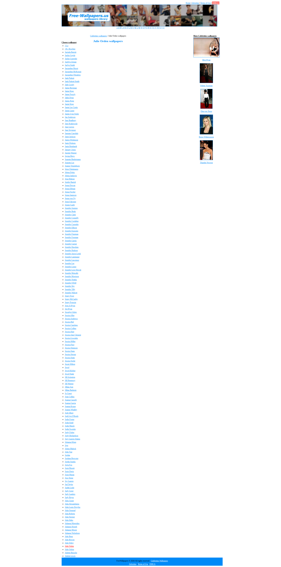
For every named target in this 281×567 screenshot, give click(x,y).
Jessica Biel (69, 322)
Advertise (195, 3)
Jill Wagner (69, 384)
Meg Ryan (206, 60)
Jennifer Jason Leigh (73, 254)
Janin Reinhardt (71, 146)
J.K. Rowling (70, 49)
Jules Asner (69, 501)
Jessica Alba (69, 315)
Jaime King (69, 91)
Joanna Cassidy (71, 400)
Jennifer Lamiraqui (72, 257)
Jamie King (69, 104)
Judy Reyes (69, 497)
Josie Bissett (69, 468)
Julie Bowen (69, 540)
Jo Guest (68, 393)
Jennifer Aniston (71, 208)
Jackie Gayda (70, 55)
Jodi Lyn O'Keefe (71, 416)
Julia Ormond (70, 510)
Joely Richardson (71, 436)
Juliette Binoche (71, 553)
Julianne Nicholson (72, 533)
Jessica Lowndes (71, 338)
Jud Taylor (69, 484)
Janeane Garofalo (71, 133)
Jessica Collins (70, 328)
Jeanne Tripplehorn (72, 166)
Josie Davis (69, 471)
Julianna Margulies (72, 523)
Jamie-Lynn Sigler (72, 114)
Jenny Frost (69, 296)
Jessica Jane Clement (73, 335)
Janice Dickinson (71, 140)
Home (188, 3)
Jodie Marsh (69, 426)
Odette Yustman (206, 86)
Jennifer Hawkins (72, 247)
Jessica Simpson (71, 348)
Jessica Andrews (71, 319)
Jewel (67, 367)
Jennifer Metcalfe (71, 273)
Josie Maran (69, 475)
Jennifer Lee (69, 263)
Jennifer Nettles (71, 280)
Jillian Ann (69, 387)
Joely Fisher (69, 432)
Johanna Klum (70, 442)
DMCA (216, 3)
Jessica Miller (70, 341)
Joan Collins (69, 397)
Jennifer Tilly (70, 289)
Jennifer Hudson (71, 250)
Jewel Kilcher (70, 371)
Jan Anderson (70, 117)
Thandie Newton (206, 163)
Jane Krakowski (71, 124)
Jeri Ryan (68, 309)
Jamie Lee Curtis (71, 107)
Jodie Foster (69, 419)
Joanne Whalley (71, 410)
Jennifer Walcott (71, 293)
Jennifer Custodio (72, 224)
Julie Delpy (69, 543)
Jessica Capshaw (71, 325)
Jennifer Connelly (72, 218)
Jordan (67, 455)
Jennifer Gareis (71, 241)
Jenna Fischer (70, 192)
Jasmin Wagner (71, 153)
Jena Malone (70, 179)
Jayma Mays (70, 156)
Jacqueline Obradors (73, 75)
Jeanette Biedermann (73, 159)
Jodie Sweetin (70, 429)
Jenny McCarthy (71, 299)
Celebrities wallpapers (98, 36)
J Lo (66, 46)
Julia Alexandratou (72, 504)
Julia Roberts (70, 514)
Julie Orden (69, 546)
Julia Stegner (70, 517)
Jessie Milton (70, 364)
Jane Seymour (70, 130)
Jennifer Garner (71, 244)
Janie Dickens (70, 143)
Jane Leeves (69, 127)
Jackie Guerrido (71, 59)
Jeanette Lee (69, 163)
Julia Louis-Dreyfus (72, 507)
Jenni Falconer (70, 202)
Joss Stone (69, 478)
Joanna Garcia (70, 403)
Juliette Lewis (70, 556)
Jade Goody (69, 85)
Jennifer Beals (70, 211)
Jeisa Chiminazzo (71, 169)
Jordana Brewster (71, 458)
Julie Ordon (69, 549)
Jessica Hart (69, 332)
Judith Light (69, 488)
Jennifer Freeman (71, 237)
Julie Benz (69, 536)
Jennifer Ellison (71, 228)
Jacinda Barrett (70, 52)
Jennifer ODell (70, 283)
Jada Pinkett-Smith (72, 81)
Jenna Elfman (70, 189)
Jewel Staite (69, 374)
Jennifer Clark (70, 215)
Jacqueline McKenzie (73, 72)
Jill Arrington (70, 377)
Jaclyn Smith (70, 65)
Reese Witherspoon (206, 137)
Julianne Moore (71, 530)
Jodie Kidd (69, 423)
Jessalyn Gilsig (71, 312)
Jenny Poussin (70, 302)
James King (69, 101)
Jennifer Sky (70, 286)
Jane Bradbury (70, 120)
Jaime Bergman (71, 88)
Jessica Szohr (70, 361)
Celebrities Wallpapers (159, 561)
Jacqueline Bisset (71, 68)
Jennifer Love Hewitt (73, 270)
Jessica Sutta (70, 358)
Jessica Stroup (70, 354)
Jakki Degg (69, 98)
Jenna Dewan (70, 185)
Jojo (66, 445)
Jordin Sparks (70, 462)
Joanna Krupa (70, 406)
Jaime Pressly (70, 94)
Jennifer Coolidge (72, 221)
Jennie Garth (70, 205)
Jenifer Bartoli (70, 182)
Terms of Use (205, 3)
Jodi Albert (69, 413)
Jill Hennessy (70, 380)
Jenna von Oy (70, 198)
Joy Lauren (69, 481)
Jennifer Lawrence (72, 260)
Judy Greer (69, 491)
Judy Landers (70, 494)
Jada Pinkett (69, 78)
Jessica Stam (70, 351)
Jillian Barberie (70, 390)
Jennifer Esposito (71, 231)
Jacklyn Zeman (70, 62)
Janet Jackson (70, 137)
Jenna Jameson (70, 195)
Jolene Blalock (70, 449)
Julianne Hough (71, 527)
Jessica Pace (69, 345)
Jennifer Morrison (72, 276)
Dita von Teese (206, 111)
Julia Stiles (69, 520)
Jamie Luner (69, 111)
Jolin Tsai (68, 452)
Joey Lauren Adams (72, 439)
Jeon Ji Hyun (70, 306)
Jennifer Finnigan (71, 234)
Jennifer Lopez (70, 267)
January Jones (70, 150)
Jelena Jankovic (71, 176)
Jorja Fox (68, 465)
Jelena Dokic (70, 172)
